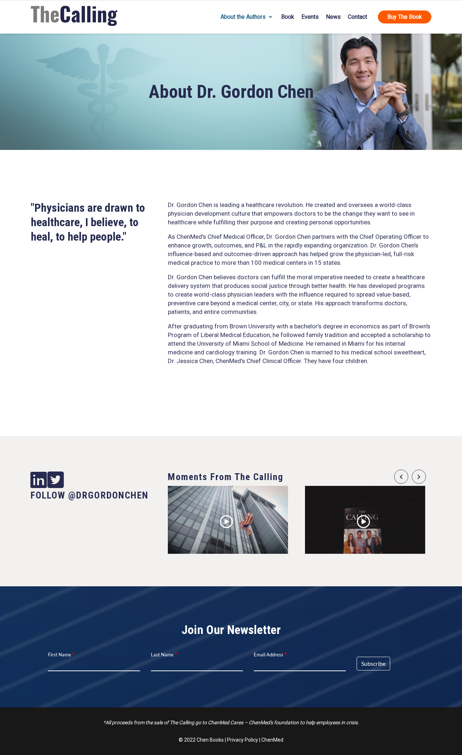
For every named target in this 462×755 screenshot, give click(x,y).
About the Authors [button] (244, 16)
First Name (59, 654)
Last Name (162, 654)
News (333, 16)
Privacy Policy (242, 740)
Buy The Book (404, 16)
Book (287, 16)
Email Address (268, 654)
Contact (357, 16)
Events (310, 16)
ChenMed (272, 740)
